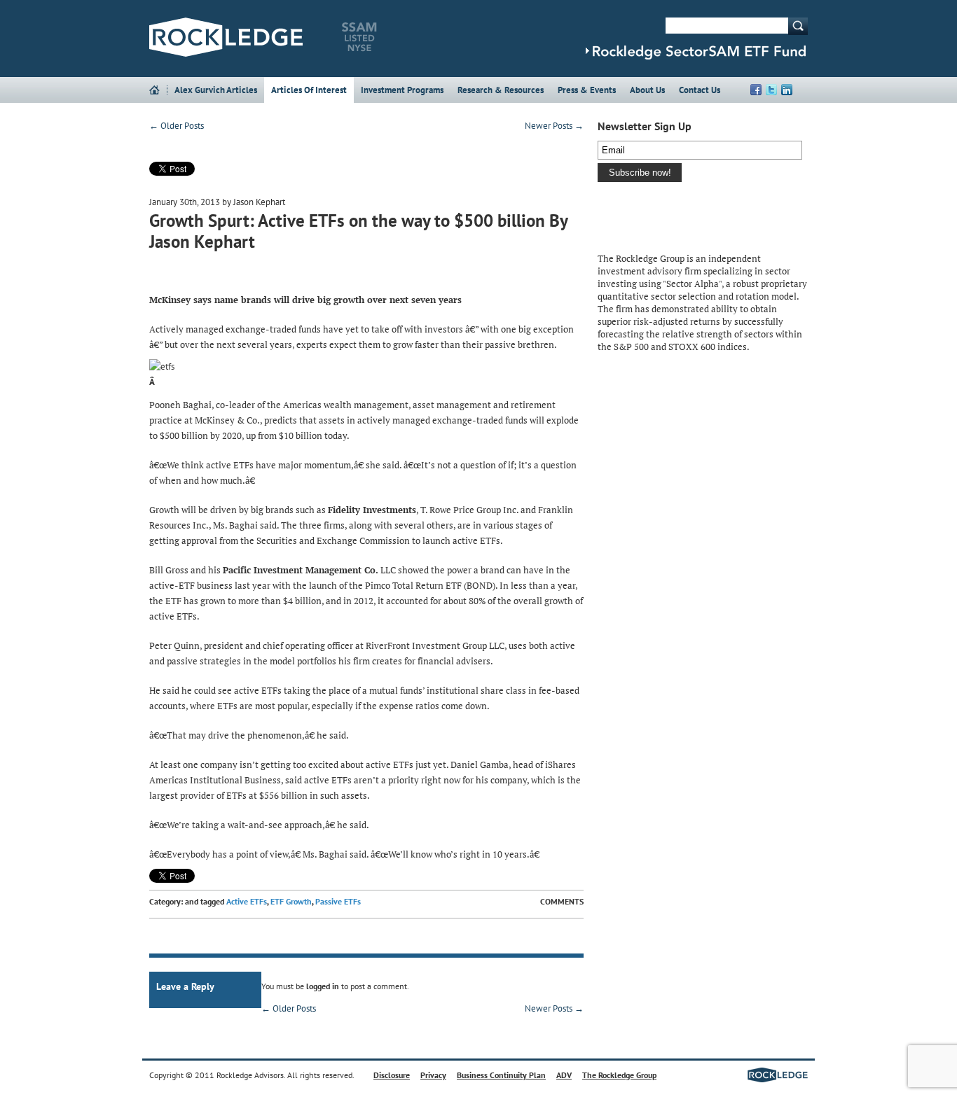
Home (158, 90)
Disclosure (391, 1075)
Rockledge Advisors (226, 37)
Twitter (771, 89)
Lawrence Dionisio (629, 236)
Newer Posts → (554, 126)
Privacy (433, 1075)
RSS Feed (802, 89)
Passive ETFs (338, 901)
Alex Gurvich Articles (215, 90)
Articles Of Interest (309, 90)
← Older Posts (176, 126)
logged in (322, 986)
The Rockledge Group (619, 1075)
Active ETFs (246, 901)
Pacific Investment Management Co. (300, 570)
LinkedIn (786, 89)
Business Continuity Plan (501, 1075)
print (565, 168)
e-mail (520, 169)
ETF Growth (291, 901)
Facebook (756, 89)
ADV (564, 1075)
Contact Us (699, 90)
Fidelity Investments (372, 509)
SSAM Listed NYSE (359, 37)
